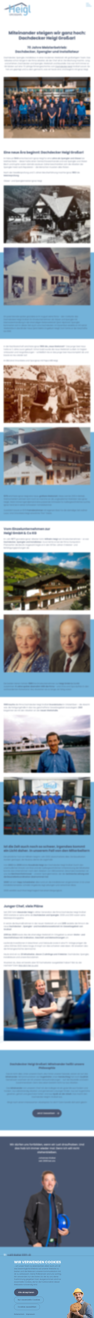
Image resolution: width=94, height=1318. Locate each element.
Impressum (30, 1314)
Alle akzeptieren (26, 1292)
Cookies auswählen (27, 1307)
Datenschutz (19, 1314)
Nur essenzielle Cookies (29, 1300)
